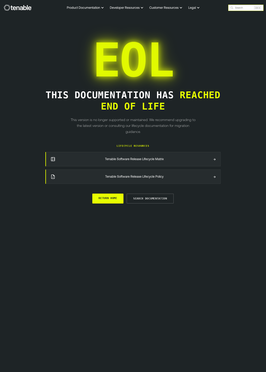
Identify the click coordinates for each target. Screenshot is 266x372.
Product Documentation (84, 7)
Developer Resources (125, 7)
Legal (192, 7)
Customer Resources (164, 7)
